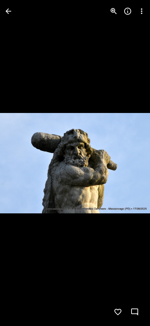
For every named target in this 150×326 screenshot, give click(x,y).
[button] (19, 163)
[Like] (118, 312)
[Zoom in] (114, 11)
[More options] (142, 11)
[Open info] (128, 11)
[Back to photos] (8, 11)
